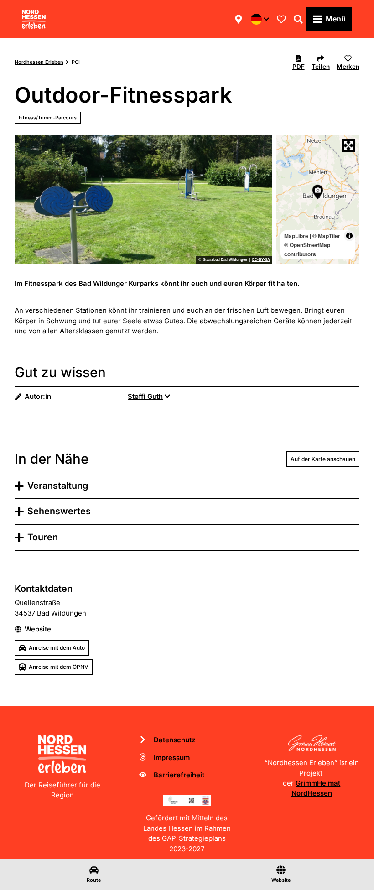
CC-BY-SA (261, 260)
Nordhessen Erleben (39, 62)
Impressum (172, 758)
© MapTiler (326, 236)
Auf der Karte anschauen (323, 458)
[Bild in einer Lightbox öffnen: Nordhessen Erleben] (62, 754)
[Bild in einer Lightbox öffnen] (187, 800)
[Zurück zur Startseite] (34, 19)
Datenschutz (174, 740)
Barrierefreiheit (179, 775)
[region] (317, 199)
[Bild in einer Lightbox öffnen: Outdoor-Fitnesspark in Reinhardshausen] (143, 199)
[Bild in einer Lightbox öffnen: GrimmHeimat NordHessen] (312, 743)
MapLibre (296, 236)
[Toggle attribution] (349, 235)
